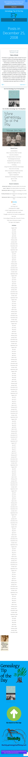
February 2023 (14, 311)
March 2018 (14, 429)
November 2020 (14, 365)
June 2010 (14, 598)
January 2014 (14, 518)
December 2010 (14, 586)
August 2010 (14, 594)
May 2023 (14, 305)
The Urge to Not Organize (14, 222)
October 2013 (14, 524)
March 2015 (14, 501)
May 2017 (14, 449)
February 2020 (14, 383)
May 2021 (14, 353)
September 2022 (14, 321)
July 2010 (14, 596)
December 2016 (14, 459)
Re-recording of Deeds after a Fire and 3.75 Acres (14, 218)
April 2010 (14, 602)
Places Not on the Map (14, 168)
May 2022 (14, 329)
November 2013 (14, 522)
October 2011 (14, 566)
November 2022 (14, 317)
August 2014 (14, 514)
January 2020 (14, 385)
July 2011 (14, 572)
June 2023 (14, 303)
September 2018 (14, 417)
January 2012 (14, 560)
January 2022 (14, 337)
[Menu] (14, 20)
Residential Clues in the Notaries (14, 160)
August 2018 (14, 419)
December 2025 (14, 243)
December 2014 (14, 506)
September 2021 (14, 345)
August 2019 (14, 395)
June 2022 (14, 327)
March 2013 (14, 534)
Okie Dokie (14, 180)
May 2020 (14, 377)
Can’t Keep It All (14, 206)
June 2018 (14, 423)
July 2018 (14, 421)
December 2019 (14, 387)
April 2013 (14, 532)
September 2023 (14, 297)
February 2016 (14, 479)
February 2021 (14, 359)
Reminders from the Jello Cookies (14, 212)
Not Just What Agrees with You (14, 162)
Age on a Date (14, 178)
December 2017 (14, 435)
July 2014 (14, 516)
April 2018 (14, 427)
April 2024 (14, 283)
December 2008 (14, 632)
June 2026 (14, 232)
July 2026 (14, 230)
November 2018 (14, 413)
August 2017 (14, 443)
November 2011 (14, 564)
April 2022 (14, 331)
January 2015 (14, 504)
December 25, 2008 (14, 52)
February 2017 (14, 455)
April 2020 (14, 379)
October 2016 (14, 463)
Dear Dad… (14, 216)
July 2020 (14, 373)
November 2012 (14, 540)
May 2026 (14, 234)
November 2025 (14, 245)
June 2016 (14, 471)
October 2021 (14, 343)
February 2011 (14, 582)
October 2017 (14, 439)
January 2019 (14, 409)
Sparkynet (21, 753)
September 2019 (14, 393)
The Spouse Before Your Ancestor (14, 156)
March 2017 (14, 453)
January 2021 (14, 361)
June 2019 (14, 399)
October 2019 (14, 391)
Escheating (14, 164)
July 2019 (14, 397)
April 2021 (14, 355)
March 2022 (14, 333)
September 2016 (14, 465)
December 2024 (14, 267)
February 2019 (14, 407)
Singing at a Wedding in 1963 (14, 172)
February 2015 (14, 502)
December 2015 (14, 483)
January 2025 (14, 265)
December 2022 (14, 315)
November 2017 (14, 437)
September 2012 (14, 544)
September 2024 (14, 273)
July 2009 (14, 618)
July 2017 (14, 445)
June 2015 (14, 494)
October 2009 (14, 612)
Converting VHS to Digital (14, 208)
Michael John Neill (14, 51)
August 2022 (14, 323)
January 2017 (14, 457)
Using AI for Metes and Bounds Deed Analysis (14, 166)
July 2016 (14, 469)
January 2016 (14, 481)
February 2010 (14, 606)
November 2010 (14, 588)
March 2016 (14, 477)
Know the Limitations (14, 154)
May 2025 (14, 257)
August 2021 (14, 347)
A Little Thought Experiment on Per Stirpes (14, 210)
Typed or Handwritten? (14, 174)
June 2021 (14, 351)
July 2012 (14, 548)
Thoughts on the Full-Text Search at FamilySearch (14, 214)
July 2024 (14, 277)
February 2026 (14, 239)
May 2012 (14, 552)
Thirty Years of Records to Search (14, 220)
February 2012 (14, 558)
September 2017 (14, 441)
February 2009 (14, 628)
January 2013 (14, 536)
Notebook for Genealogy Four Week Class (14, 176)
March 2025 (14, 261)
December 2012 (14, 538)
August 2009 (14, 616)
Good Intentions (14, 150)
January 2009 (14, 630)
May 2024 (14, 281)
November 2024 (14, 269)
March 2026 (14, 238)
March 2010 (14, 604)
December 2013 (14, 520)
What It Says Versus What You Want (14, 152)
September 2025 (14, 249)
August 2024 (14, 275)
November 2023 (14, 293)
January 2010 (14, 608)
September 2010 (14, 592)
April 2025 (14, 259)
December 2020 (14, 363)
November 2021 (14, 341)
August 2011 (14, 570)
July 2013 (14, 528)
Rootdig (15, 202)
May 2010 (14, 600)
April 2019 (14, 403)
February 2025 (14, 263)
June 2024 (14, 279)
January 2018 (14, 433)
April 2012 (14, 554)
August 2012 (14, 546)
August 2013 (14, 526)
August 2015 (14, 491)
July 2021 (14, 349)
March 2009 (14, 626)
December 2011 (14, 562)
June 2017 (14, 447)
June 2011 (14, 574)
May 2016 (14, 473)
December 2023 (14, 291)
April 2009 (14, 624)
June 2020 (14, 375)
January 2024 (14, 289)
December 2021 (14, 339)
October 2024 (14, 271)
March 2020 (14, 381)
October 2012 (14, 542)
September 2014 (14, 512)
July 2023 (14, 301)
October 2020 (14, 367)
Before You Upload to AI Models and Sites (14, 170)
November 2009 (14, 610)
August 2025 (14, 251)
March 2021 (14, 357)
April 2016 (14, 475)
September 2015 (14, 489)
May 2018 (14, 425)
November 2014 (14, 508)
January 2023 (14, 313)
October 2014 (14, 510)
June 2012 (14, 550)
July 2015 (14, 493)
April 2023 (14, 307)
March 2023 (14, 309)
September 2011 (14, 568)
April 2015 (14, 498)
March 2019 (14, 405)
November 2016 (14, 461)
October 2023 (14, 295)
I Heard (14, 204)
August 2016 (14, 467)
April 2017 (14, 451)
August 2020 (14, 371)
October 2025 (14, 247)
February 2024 (14, 287)
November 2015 (14, 485)
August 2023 (14, 299)
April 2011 (14, 578)
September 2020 (14, 369)
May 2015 (14, 497)
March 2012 (14, 556)
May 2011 (14, 576)
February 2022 (14, 335)
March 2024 (14, 285)
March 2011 (14, 580)
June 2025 (14, 255)
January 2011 (14, 584)
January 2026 (14, 241)
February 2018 (14, 431)
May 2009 (14, 622)
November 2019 (14, 389)
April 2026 (14, 236)
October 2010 (14, 590)
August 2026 (14, 228)
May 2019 (14, 401)
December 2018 (14, 411)
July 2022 (14, 325)
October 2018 (14, 415)
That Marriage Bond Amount (14, 158)
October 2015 (14, 487)
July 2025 (14, 253)
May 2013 (14, 530)
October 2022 (14, 319)
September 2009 (14, 614)
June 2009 (14, 620)
